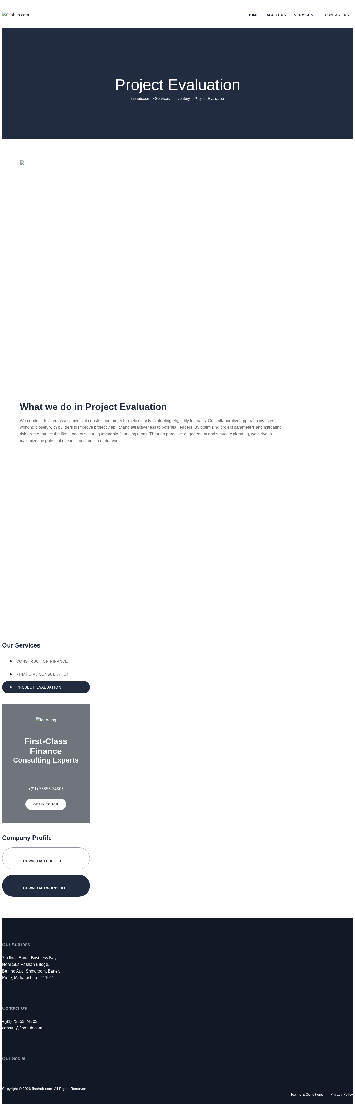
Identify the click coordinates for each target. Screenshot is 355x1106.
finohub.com (42, 1089)
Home (253, 15)
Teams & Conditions (306, 1094)
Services (303, 15)
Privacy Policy (341, 1094)
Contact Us (337, 15)
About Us (276, 15)
